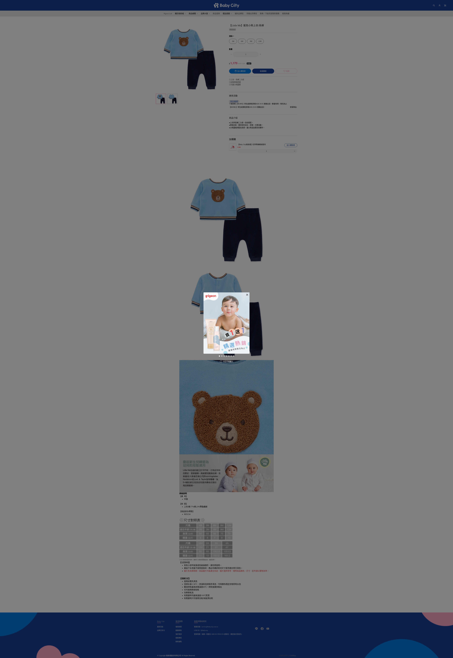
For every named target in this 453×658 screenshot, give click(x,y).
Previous (206, 323)
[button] (247, 294)
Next (247, 323)
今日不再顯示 (228, 362)
